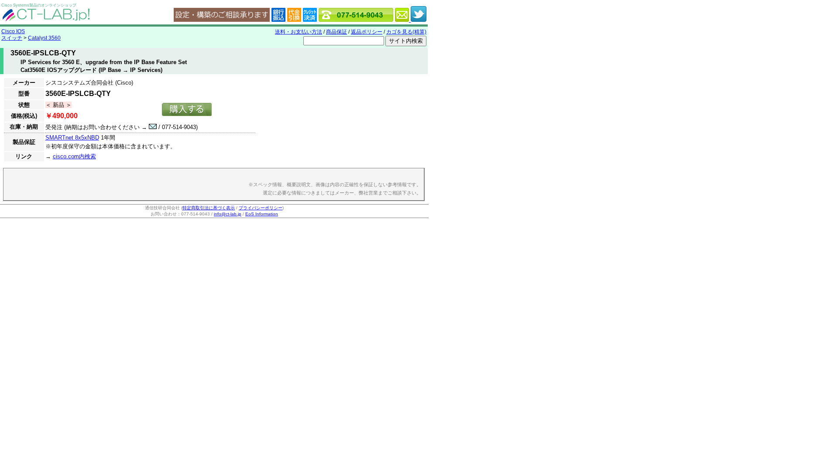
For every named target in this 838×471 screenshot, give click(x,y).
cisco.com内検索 (74, 156)
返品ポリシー (366, 32)
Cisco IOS (13, 31)
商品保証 (336, 32)
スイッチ (11, 38)
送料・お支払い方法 (298, 32)
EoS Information (261, 214)
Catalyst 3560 (44, 38)
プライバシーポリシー (260, 207)
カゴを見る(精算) (406, 32)
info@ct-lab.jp (227, 214)
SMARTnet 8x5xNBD (72, 137)
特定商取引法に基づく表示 (208, 207)
